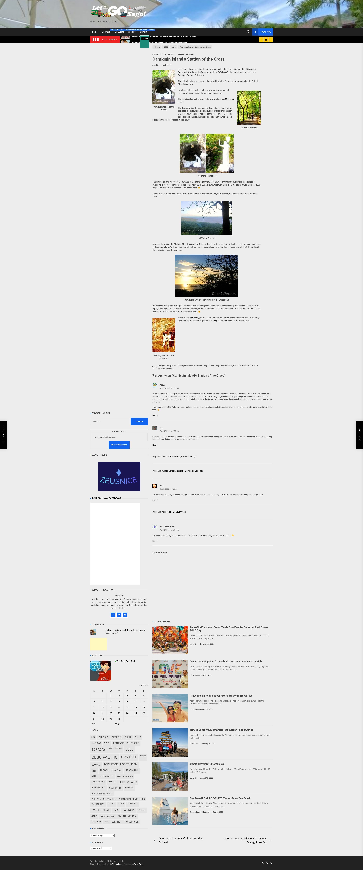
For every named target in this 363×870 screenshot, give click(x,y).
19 (144, 707)
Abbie (162, 385)
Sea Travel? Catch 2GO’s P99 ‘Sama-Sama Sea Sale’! (220, 798)
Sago (94, 816)
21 (102, 713)
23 (119, 713)
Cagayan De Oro (115, 748)
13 (94, 707)
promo (121, 804)
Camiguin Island (172, 366)
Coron (143, 755)
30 (119, 719)
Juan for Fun (106, 776)
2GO (93, 737)
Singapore (107, 816)
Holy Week (186, 81)
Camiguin (182, 72)
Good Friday (198, 366)
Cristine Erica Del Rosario (199, 812)
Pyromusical (100, 810)
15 (111, 707)
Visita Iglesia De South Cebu (174, 512)
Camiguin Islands (186, 366)
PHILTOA (111, 804)
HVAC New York (167, 526)
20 (94, 713)
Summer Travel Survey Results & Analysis (179, 456)
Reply (155, 415)
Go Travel (107, 31)
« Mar (92, 724)
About (131, 32)
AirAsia (103, 737)
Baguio (138, 737)
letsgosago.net (98, 787)
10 (127, 702)
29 (111, 719)
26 (144, 713)
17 (127, 707)
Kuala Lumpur (98, 782)
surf (106, 821)
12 (144, 702)
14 (102, 707)
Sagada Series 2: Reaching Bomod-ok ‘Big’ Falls (182, 471)
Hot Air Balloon (132, 770)
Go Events (120, 31)
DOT (93, 770)
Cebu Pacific (104, 757)
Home (95, 32)
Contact (143, 32)
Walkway (169, 368)
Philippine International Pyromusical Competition (118, 799)
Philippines (98, 804)
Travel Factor (131, 822)
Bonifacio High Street (126, 743)
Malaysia (115, 788)
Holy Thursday (192, 318)
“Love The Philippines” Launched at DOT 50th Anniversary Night (226, 661)
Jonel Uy (155, 65)
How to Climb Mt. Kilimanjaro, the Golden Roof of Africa (221, 729)
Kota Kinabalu (125, 776)
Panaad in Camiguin (241, 366)
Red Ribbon (128, 810)
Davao (96, 764)
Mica (162, 485)
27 (94, 719)
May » (118, 724)
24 (127, 713)
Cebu (129, 749)
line (161, 427)
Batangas (96, 743)
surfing (116, 822)
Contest (129, 757)
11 (135, 702)
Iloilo (93, 776)
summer (227, 321)
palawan (129, 787)
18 (135, 707)
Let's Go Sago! (128, 782)
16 (119, 707)
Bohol (107, 743)
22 (111, 713)
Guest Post (194, 744)
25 (135, 713)
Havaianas (116, 770)
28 (102, 719)
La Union (111, 781)
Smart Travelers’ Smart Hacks (207, 763)
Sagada (142, 810)
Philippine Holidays (102, 794)
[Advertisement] (98, 644)
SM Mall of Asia (127, 816)
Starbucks (96, 822)
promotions (132, 804)
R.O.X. (116, 810)
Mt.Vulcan (228, 366)
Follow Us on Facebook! (106, 498)
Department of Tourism (121, 764)
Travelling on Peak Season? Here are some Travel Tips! (221, 695)
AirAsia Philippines (121, 737)
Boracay (98, 749)
